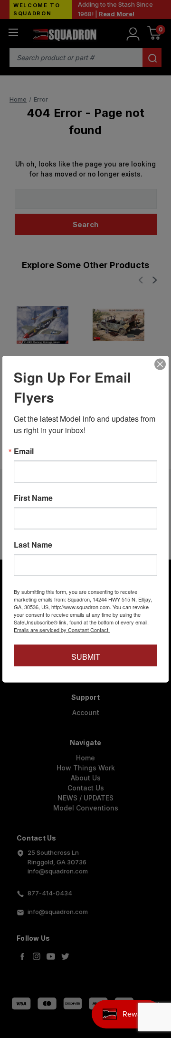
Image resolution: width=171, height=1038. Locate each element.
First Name (33, 498)
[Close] (160, 364)
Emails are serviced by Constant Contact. (62, 629)
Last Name (33, 545)
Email (24, 451)
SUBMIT (85, 656)
